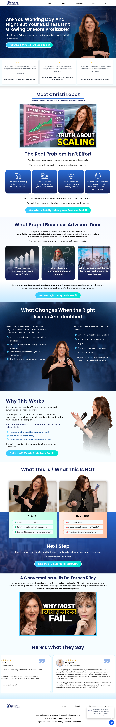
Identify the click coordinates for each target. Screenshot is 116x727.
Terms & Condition (72, 721)
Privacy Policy (57, 721)
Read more (20, 74)
